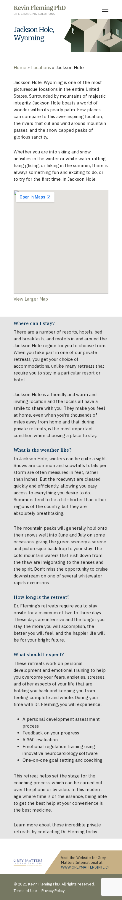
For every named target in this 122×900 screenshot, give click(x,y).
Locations (41, 67)
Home (20, 67)
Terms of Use (25, 890)
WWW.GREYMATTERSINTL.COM (87, 867)
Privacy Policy (53, 890)
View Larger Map (31, 299)
